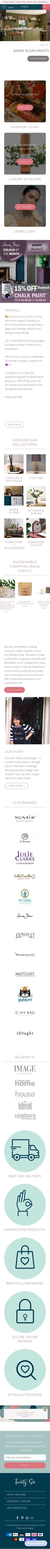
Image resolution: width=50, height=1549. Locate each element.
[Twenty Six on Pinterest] (22, 1518)
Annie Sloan (14, 500)
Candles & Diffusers (14, 468)
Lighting (36, 467)
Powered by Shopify (25, 1528)
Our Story (14, 752)
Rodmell (13, 310)
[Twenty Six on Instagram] (27, 1518)
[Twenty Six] (25, 7)
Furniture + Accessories (14, 534)
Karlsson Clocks (36, 532)
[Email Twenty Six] (32, 1518)
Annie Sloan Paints (25, 37)
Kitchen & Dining (36, 500)
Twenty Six (16, 1525)
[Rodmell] (25, 271)
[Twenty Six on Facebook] (18, 1518)
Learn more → (17, 786)
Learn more (14, 690)
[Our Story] (25, 720)
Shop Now (38, 58)
